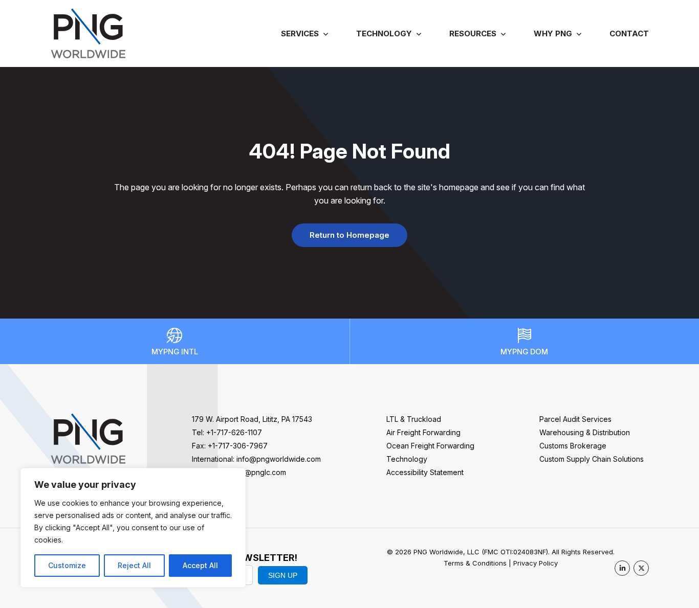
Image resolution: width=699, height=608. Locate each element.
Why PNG (553, 33)
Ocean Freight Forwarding (430, 445)
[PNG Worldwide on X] (641, 568)
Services (300, 33)
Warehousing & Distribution (584, 432)
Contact (629, 33)
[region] (133, 528)
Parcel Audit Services (575, 419)
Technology (384, 33)
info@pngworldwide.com (278, 459)
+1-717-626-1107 (234, 432)
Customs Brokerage (572, 445)
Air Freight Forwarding (423, 432)
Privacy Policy (535, 563)
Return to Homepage (349, 235)
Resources (472, 33)
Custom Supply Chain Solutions (591, 459)
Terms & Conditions (475, 563)
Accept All (200, 565)
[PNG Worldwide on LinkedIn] (622, 568)
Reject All (134, 565)
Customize (67, 565)
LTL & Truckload (413, 419)
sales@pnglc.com (256, 472)
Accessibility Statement (425, 472)
